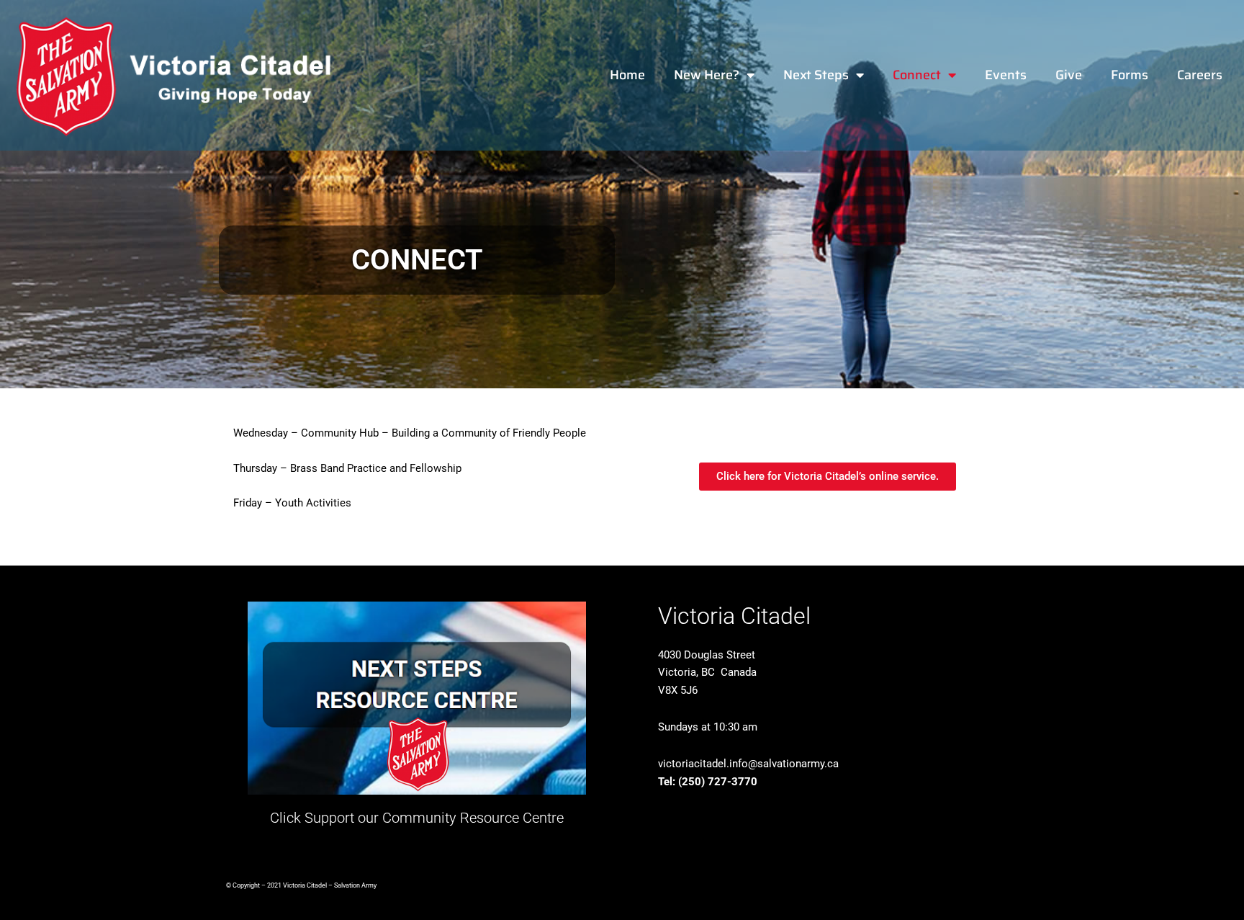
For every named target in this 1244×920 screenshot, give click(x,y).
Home (627, 75)
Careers (1199, 75)
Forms (1129, 75)
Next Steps (816, 75)
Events (1006, 75)
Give (1068, 75)
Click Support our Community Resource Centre (417, 817)
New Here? (706, 75)
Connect (917, 75)
